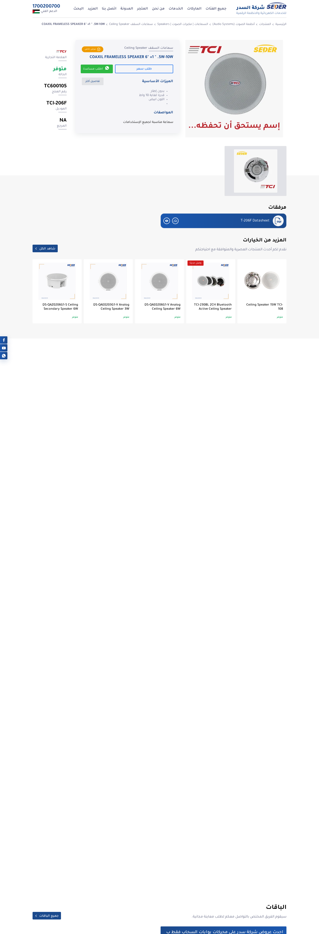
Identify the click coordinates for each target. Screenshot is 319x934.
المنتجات (265, 24)
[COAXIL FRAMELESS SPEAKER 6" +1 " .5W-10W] (234, 88)
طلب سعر (144, 69)
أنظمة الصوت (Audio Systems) (233, 24)
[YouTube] (4, 348)
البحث (78, 9)
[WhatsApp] (4, 355)
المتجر (142, 9)
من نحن (158, 9)
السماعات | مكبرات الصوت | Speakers (182, 24)
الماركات (194, 9)
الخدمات (176, 9)
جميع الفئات (216, 9)
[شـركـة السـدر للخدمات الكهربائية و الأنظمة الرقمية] (261, 8)
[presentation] (281, 173)
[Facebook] (4, 340)
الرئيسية (280, 24)
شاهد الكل (47, 249)
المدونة (126, 9)
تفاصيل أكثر (93, 81)
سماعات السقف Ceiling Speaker (131, 24)
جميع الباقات (49, 916)
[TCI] (61, 52)
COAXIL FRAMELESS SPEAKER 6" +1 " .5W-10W (73, 24)
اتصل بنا (109, 9)
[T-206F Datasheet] (175, 221)
